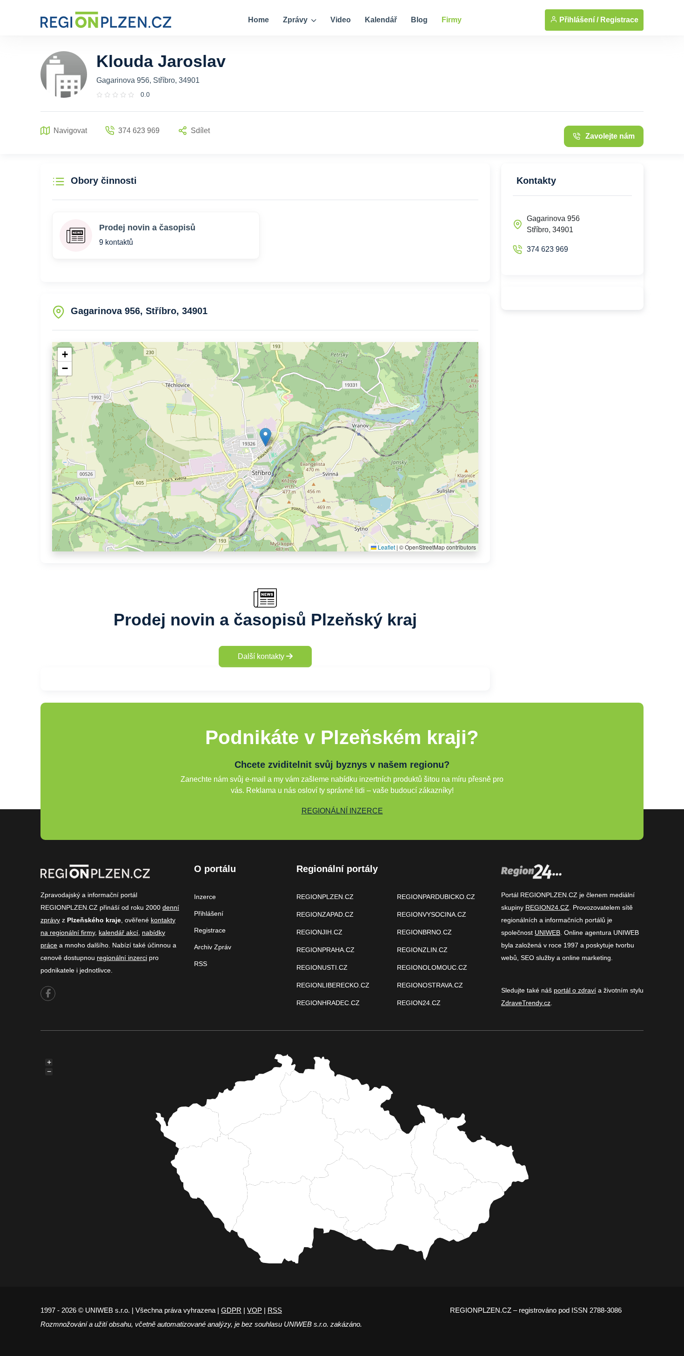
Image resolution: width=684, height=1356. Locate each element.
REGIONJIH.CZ (319, 932)
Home (258, 20)
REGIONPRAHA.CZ (325, 949)
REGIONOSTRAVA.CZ (430, 985)
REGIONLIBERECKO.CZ (332, 985)
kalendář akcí (118, 932)
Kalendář (381, 20)
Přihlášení (208, 913)
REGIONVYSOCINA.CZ (431, 914)
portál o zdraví (575, 990)
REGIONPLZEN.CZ (325, 896)
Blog (419, 20)
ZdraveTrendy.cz (525, 1003)
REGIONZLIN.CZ (422, 949)
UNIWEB (547, 932)
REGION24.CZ (419, 1003)
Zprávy (296, 20)
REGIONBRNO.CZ (424, 932)
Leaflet (385, 547)
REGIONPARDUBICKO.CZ (436, 896)
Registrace (619, 20)
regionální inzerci (122, 957)
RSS (200, 963)
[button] (265, 437)
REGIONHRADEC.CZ (328, 1003)
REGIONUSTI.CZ (322, 967)
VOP (254, 1310)
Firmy (452, 20)
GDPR (231, 1310)
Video (340, 20)
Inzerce (205, 896)
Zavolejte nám (610, 136)
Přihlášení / (577, 20)
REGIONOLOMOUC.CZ (432, 967)
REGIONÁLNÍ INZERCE (342, 811)
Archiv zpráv (212, 947)
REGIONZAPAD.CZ (325, 914)
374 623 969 (547, 249)
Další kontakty (262, 656)
